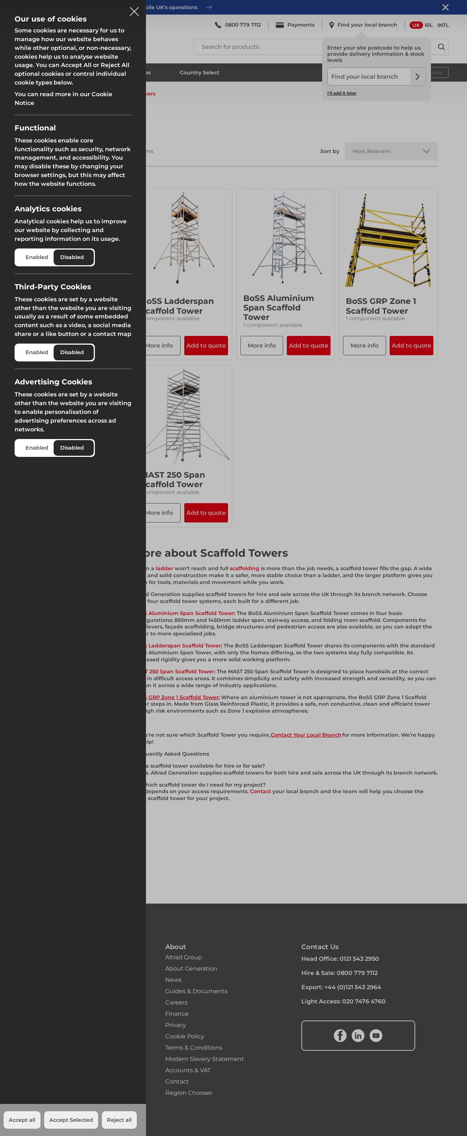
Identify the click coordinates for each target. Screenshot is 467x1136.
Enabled (37, 257)
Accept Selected (71, 1120)
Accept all (22, 1120)
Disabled (72, 257)
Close (134, 9)
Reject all (119, 1120)
